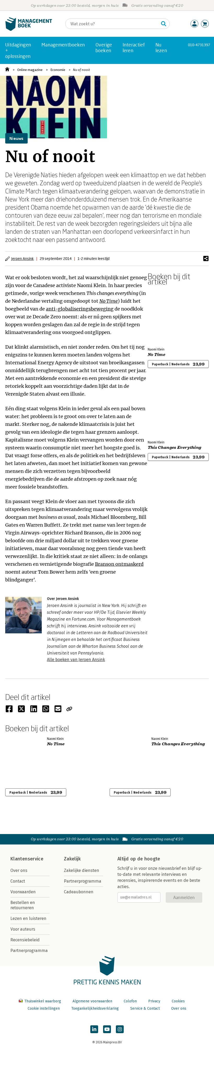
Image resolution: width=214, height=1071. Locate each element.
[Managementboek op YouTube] (107, 1029)
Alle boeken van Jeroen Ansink (76, 659)
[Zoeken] (163, 24)
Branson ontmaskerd (119, 564)
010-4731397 (199, 45)
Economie (57, 70)
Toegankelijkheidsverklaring (95, 1008)
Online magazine (30, 70)
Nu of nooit (81, 70)
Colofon (130, 1001)
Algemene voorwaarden (92, 1001)
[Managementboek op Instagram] (120, 1029)
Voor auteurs (22, 929)
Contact (17, 881)
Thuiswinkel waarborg (42, 1001)
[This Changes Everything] (166, 408)
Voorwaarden (23, 891)
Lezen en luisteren (28, 918)
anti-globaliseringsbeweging (80, 309)
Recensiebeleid (25, 939)
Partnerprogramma (29, 950)
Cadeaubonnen (78, 891)
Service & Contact (145, 1008)
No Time (108, 301)
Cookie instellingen (44, 1008)
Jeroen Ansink (22, 258)
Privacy (154, 1001)
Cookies (178, 1001)
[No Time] (166, 315)
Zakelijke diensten (81, 870)
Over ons (18, 870)
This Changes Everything (174, 447)
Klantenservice (26, 859)
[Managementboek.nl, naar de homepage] (28, 29)
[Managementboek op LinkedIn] (94, 1029)
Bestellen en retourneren (22, 905)
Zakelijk (72, 859)
